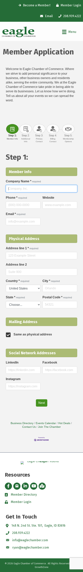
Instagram (13, 379)
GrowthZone (41, 567)
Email (15, 214)
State (15, 297)
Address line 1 (22, 248)
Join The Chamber (49, 426)
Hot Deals (64, 423)
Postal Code (57, 297)
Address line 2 (16, 264)
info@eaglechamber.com (30, 540)
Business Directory (22, 423)
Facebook (49, 362)
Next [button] (41, 402)
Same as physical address (33, 334)
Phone (16, 197)
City (51, 281)
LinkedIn (12, 362)
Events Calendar (46, 423)
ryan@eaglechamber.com (30, 547)
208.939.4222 (21, 533)
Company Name (23, 181)
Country (17, 281)
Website (48, 197)
